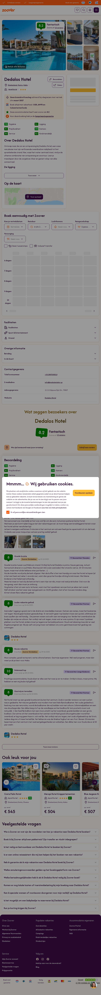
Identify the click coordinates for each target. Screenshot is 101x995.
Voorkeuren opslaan (84, 492)
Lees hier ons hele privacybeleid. (54, 507)
